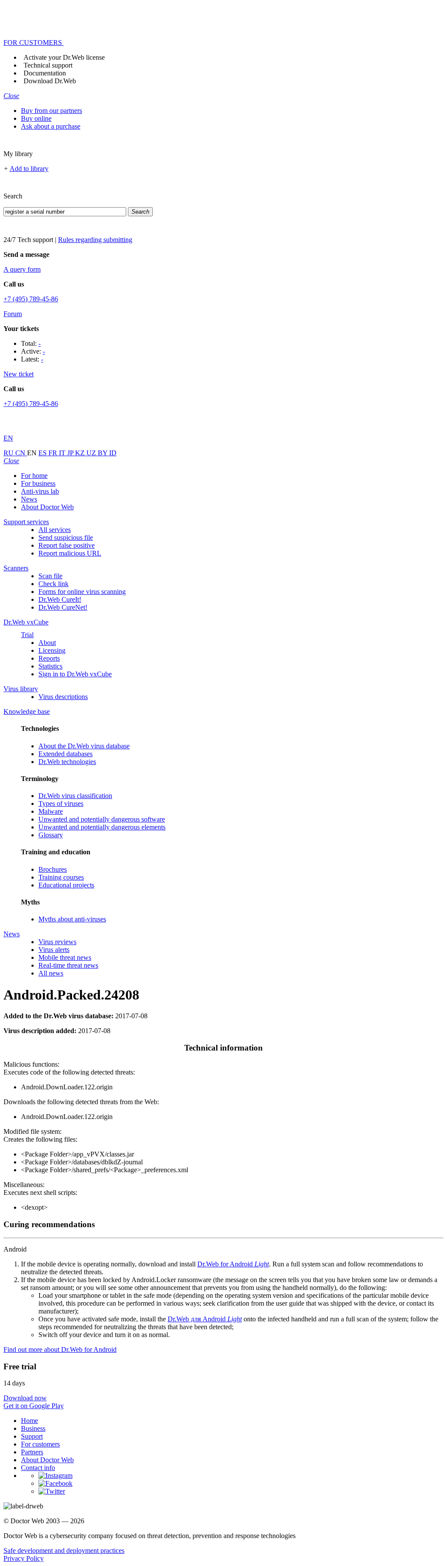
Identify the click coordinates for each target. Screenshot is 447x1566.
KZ (80, 453)
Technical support (48, 65)
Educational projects (66, 885)
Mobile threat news (64, 957)
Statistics (50, 666)
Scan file (50, 576)
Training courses (61, 877)
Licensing (51, 650)
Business (33, 1428)
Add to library (29, 168)
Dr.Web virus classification (75, 795)
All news (50, 973)
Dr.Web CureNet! (62, 607)
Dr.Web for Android (233, 1264)
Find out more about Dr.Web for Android (60, 1349)
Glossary (50, 835)
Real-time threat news (68, 965)
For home (34, 475)
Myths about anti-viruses (72, 919)
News (29, 499)
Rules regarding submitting (95, 239)
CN (21, 453)
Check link (53, 583)
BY (103, 453)
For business (38, 483)
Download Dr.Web (50, 81)
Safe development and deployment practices (63, 1550)
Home (29, 1420)
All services (54, 529)
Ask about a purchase (50, 126)
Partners (32, 1452)
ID (113, 453)
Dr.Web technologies (67, 761)
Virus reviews (57, 941)
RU (9, 453)
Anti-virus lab (40, 491)
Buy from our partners (51, 110)
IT (63, 453)
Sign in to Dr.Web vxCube (75, 674)
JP (71, 453)
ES (43, 453)
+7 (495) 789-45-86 (30, 299)
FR (53, 453)
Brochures (52, 869)
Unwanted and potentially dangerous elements (101, 827)
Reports (49, 658)
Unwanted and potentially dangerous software (101, 819)
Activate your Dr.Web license (64, 57)
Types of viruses (60, 803)
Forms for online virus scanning (82, 591)
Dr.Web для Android (205, 1319)
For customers (40, 1444)
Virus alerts (53, 949)
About (47, 642)
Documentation (45, 73)
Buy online (36, 118)
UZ (92, 453)
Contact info (38, 1467)
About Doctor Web (47, 507)
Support (32, 1436)
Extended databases (65, 753)
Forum (12, 313)
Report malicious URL (69, 553)
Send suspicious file (65, 537)
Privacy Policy (23, 1558)
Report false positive (66, 545)
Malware (50, 811)
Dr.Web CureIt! (59, 599)
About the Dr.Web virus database (84, 746)
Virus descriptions (63, 696)
